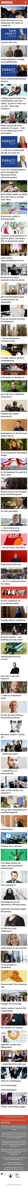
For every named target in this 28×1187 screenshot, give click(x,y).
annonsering (5, 1122)
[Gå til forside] (7, 2)
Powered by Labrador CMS (14, 1184)
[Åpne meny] (25, 2)
